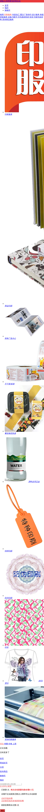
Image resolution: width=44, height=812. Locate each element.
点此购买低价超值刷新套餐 (12, 801)
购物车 (7, 10)
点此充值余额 (7, 798)
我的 (6, 8)
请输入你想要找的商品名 (10, 1)
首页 (6, 5)
